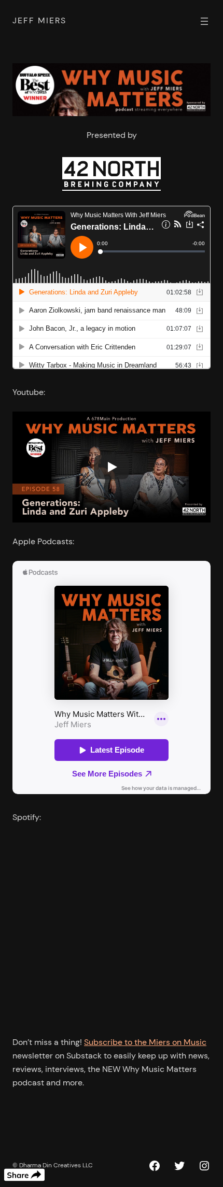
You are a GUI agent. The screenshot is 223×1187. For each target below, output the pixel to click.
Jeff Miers (39, 20)
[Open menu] (204, 21)
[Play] (111, 467)
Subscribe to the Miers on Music (145, 1042)
